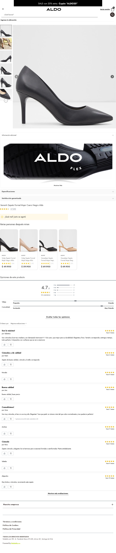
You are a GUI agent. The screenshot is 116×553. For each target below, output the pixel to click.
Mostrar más (58, 185)
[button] (58, 15)
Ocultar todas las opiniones (58, 317)
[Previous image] (16, 76)
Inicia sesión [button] (105, 9)
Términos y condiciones (12, 522)
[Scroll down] (6, 100)
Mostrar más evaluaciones (58, 493)
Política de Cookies (10, 525)
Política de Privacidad (11, 529)
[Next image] (112, 76)
